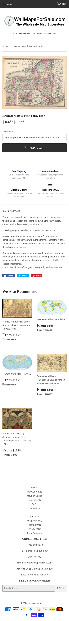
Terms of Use (34, 525)
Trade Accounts (34, 533)
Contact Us (34, 508)
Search (34, 487)
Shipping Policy (34, 520)
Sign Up (61, 588)
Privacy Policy (34, 529)
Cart (64, 4)
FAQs (34, 504)
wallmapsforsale (35, 603)
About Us (34, 516)
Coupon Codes (34, 496)
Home (5, 46)
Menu (9, 4)
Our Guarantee (34, 491)
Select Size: (7, 131)
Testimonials (34, 500)
